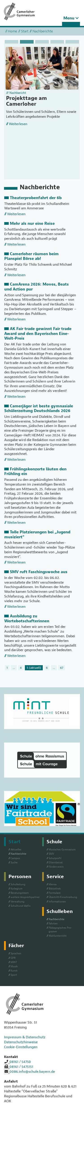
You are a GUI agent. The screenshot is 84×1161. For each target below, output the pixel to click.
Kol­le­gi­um (16, 888)
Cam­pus (15, 858)
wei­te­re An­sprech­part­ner (25, 897)
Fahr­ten (53, 923)
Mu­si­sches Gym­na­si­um (62, 849)
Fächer (16, 945)
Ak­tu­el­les (16, 849)
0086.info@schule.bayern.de (32, 1071)
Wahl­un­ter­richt (58, 936)
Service (55, 876)
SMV (51, 854)
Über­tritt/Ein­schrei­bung (63, 897)
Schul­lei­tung (18, 884)
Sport (14, 975)
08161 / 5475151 (21, 1066)
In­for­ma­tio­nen (57, 901)
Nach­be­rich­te (18, 854)
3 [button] (42, 42)
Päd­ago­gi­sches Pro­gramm (60, 929)
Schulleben (60, 911)
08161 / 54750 (20, 1062)
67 (61, 668)
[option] (42, 89)
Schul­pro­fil (55, 858)
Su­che (14, 862)
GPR (13, 958)
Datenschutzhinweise (21, 1042)
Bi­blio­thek (55, 888)
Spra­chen (16, 953)
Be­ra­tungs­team (20, 893)
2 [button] (27, 42)
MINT (14, 962)
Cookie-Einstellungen (20, 1047)
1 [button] (11, 42)
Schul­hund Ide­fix (20, 906)
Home (12, 31)
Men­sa (52, 884)
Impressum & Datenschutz (24, 1037)
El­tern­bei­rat (56, 862)
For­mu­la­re (54, 893)
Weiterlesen (18, 124)
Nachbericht (17, 93)
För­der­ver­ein (56, 867)
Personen (20, 876)
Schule (54, 842)
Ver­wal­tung (17, 901)
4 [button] (57, 42)
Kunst (14, 970)
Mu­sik (14, 966)
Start (24, 31)
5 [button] (72, 42)
